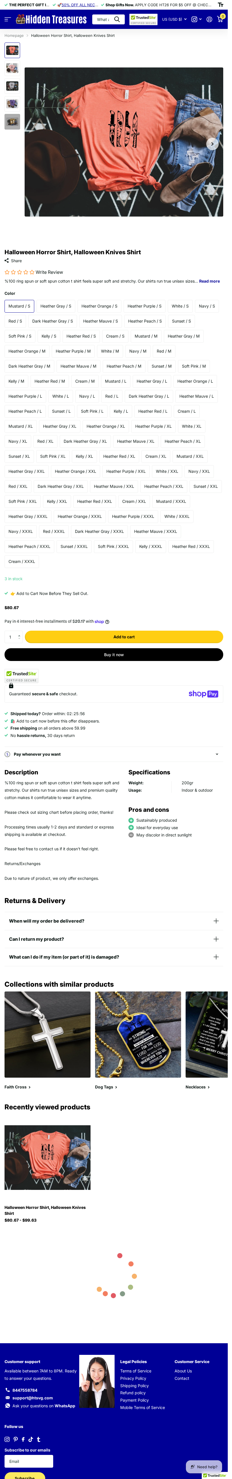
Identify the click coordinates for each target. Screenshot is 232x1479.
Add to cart (124, 636)
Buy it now (114, 654)
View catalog (8, 19)
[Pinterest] (16, 1439)
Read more (209, 281)
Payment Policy (134, 1400)
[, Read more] (196, 19)
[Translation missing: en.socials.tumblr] (38, 1439)
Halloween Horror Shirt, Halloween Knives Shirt (45, 1210)
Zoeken (117, 19)
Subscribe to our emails (27, 1450)
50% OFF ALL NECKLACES (85, 5)
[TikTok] (31, 1439)
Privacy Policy (133, 1378)
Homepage (14, 35)
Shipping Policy (134, 1385)
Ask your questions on (43, 1405)
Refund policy (133, 1392)
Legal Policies (133, 1361)
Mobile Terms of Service (142, 1407)
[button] (20, 632)
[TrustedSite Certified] (21, 676)
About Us (183, 1370)
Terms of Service (135, 1370)
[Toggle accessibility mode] (220, 5)
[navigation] (12, 50)
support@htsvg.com (32, 1397)
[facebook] (23, 1439)
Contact (182, 1378)
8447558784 (24, 1390)
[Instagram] (7, 1439)
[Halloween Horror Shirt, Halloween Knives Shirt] (48, 1157)
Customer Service (192, 1361)
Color (10, 293)
